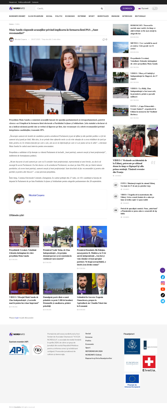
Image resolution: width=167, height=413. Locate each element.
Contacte (35, 2)
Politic (58, 16)
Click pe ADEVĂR (35, 16)
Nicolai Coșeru (21, 39)
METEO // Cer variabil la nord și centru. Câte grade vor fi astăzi (143, 46)
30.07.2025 (35, 39)
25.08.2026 (47, 309)
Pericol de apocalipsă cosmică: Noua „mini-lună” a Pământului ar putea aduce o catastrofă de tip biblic (139, 211)
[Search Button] (102, 8)
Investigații (103, 16)
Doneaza (127, 8)
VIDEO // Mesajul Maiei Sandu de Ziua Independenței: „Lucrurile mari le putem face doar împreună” (24, 300)
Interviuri (127, 16)
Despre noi (13, 2)
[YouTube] (162, 289)
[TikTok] (162, 295)
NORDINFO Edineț (17, 16)
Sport (92, 16)
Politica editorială (24, 2)
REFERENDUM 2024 (93, 351)
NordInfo (17, 407)
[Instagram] (162, 283)
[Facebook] (162, 277)
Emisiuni (115, 16)
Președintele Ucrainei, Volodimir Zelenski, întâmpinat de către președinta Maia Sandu (23, 253)
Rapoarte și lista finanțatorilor (98, 358)
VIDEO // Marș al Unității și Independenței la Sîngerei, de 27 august (143, 76)
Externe (82, 16)
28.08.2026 (135, 37)
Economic (70, 16)
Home (11, 24)
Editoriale (140, 16)
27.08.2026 (13, 259)
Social (49, 16)
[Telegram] (162, 301)
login (17, 318)
